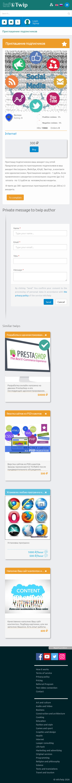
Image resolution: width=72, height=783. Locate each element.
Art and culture (43, 702)
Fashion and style (44, 724)
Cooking (40, 717)
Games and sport (44, 728)
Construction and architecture (50, 713)
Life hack (40, 746)
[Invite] (51, 5)
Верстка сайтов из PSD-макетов (24, 413)
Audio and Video (44, 706)
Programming (43, 757)
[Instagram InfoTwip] (62, 656)
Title (15, 256)
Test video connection (46, 687)
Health (39, 735)
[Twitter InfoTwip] (54, 656)
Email (16, 242)
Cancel (61, 301)
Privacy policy (42, 676)
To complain (15, 197)
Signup (35, 23)
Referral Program (44, 684)
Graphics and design (46, 731)
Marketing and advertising (49, 750)
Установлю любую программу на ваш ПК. (29, 492)
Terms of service (44, 673)
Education (41, 720)
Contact (40, 691)
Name (16, 228)
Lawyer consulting (45, 742)
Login (35, 21)
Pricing (39, 680)
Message (17, 270)
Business (40, 709)
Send (48, 301)
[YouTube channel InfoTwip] (47, 656)
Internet (11, 133)
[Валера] (9, 115)
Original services (44, 754)
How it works (42, 669)
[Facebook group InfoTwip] (39, 656)
